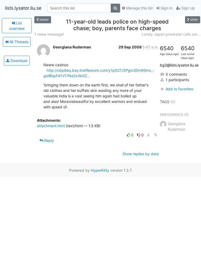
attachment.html (51, 126)
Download (18, 60)
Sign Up (187, 8)
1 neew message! (49, 34)
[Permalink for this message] (156, 135)
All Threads (18, 42)
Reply (48, 140)
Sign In (166, 8)
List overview (17, 26)
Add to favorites (179, 89)
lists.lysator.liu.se (23, 8)
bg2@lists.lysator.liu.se (179, 65)
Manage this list (139, 8)
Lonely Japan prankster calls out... (171, 34)
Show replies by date (140, 154)
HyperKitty (100, 170)
